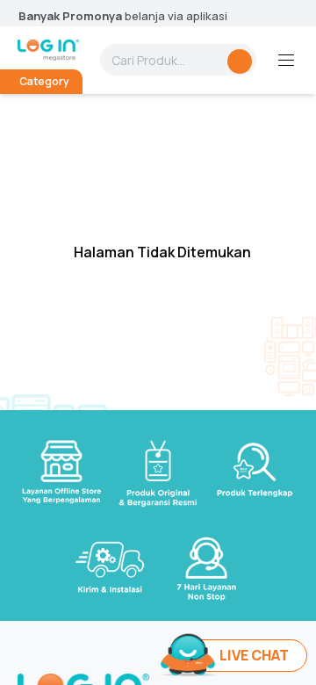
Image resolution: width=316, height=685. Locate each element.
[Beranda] (48, 50)
